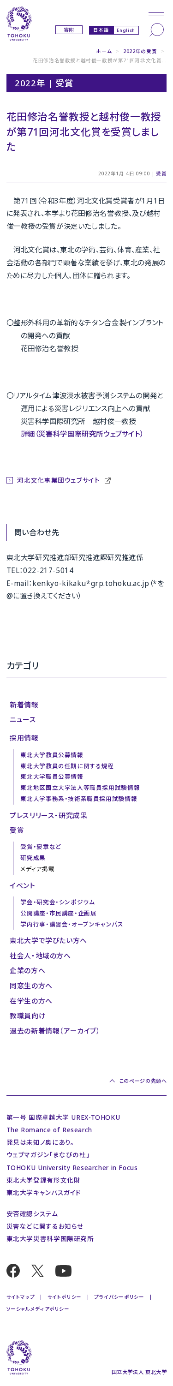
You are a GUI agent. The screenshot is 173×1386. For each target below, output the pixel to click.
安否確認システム (32, 1213)
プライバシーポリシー (119, 1297)
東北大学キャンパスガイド (43, 1192)
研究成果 (32, 858)
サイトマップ (20, 1297)
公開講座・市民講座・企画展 (58, 913)
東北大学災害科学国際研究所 (50, 1238)
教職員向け (28, 1015)
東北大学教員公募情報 (51, 755)
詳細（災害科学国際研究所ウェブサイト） (82, 434)
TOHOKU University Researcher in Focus (72, 1167)
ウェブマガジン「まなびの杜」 (48, 1154)
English (126, 30)
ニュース (23, 719)
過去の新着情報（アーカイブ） (55, 1030)
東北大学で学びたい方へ (48, 940)
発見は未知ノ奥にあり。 (40, 1142)
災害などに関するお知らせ (45, 1226)
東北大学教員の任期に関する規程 (66, 766)
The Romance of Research (49, 1129)
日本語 (101, 29)
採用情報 (24, 737)
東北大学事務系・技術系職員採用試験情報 (78, 799)
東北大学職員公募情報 (51, 777)
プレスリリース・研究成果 (48, 815)
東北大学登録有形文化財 (43, 1180)
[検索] (156, 29)
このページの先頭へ (143, 1081)
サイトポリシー (65, 1297)
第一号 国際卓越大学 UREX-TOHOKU (63, 1117)
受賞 (161, 173)
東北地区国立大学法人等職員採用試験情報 (80, 788)
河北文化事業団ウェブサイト (59, 480)
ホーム (104, 51)
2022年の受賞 (140, 51)
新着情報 (24, 704)
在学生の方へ (31, 1000)
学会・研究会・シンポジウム (57, 902)
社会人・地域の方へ (40, 955)
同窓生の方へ (31, 985)
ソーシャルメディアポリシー (38, 1309)
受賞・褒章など (40, 847)
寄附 (69, 29)
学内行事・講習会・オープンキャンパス (71, 924)
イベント (22, 885)
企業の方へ (27, 970)
